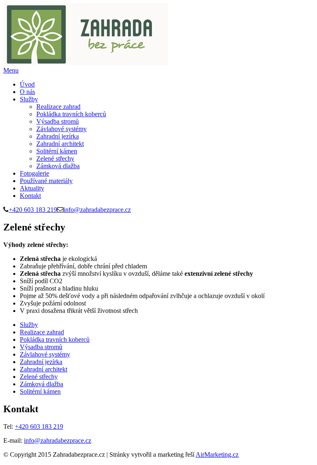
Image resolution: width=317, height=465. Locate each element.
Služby (29, 99)
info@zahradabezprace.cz (97, 209)
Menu (11, 70)
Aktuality (32, 188)
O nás (27, 91)
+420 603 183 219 (33, 209)
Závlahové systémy (61, 128)
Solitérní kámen (56, 151)
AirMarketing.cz (217, 454)
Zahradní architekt (60, 143)
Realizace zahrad (58, 106)
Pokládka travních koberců (71, 113)
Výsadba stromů (57, 121)
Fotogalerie (34, 173)
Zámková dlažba (58, 165)
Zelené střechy (55, 158)
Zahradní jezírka (57, 136)
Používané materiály (46, 180)
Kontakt (30, 195)
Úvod (27, 84)
